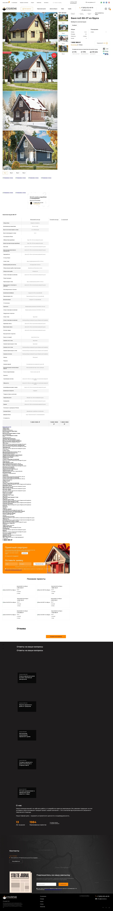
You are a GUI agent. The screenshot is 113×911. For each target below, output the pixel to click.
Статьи (41, 904)
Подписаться (63, 884)
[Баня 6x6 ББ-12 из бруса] (19, 590)
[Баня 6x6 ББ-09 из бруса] (19, 602)
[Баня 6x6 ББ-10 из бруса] (19, 614)
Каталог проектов (82, 14)
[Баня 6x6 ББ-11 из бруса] (53, 602)
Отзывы (42, 898)
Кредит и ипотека (24, 2)
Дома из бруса (53, 8)
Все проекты (27, 8)
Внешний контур (7, 426)
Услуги (32, 2)
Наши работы (6, 2)
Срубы (69, 8)
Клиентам (39, 2)
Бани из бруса (89, 14)
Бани (62, 8)
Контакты (46, 2)
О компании (14, 2)
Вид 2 (11, 172)
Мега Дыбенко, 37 (91, 2)
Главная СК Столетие (73, 14)
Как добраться (16, 861)
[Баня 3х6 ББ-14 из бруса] (53, 614)
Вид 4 (24, 172)
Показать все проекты (56, 636)
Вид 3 (17, 172)
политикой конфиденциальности (13, 570)
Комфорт (74, 25)
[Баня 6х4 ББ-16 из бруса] (53, 590)
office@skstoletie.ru (86, 10)
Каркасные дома (41, 8)
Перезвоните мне (36, 203)
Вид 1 (5, 172)
